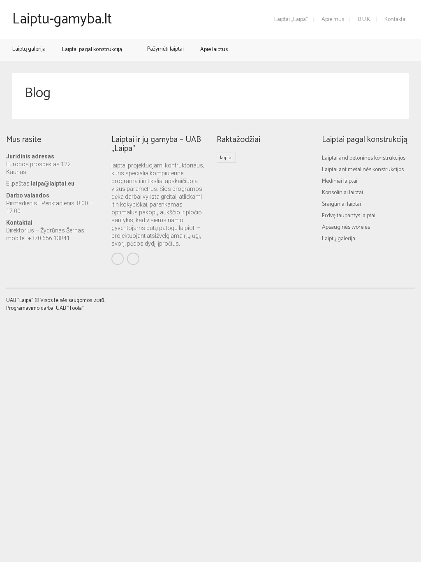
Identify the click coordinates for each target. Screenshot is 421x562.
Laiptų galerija (29, 49)
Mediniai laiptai (339, 181)
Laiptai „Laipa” (291, 19)
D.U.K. (364, 19)
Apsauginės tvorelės (346, 227)
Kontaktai (395, 19)
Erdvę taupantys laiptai (348, 216)
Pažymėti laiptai (165, 49)
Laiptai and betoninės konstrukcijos (363, 158)
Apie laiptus (214, 49)
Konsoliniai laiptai (342, 192)
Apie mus (333, 19)
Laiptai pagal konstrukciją (92, 49)
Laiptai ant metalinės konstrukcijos (363, 169)
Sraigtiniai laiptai (341, 204)
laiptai (226, 158)
